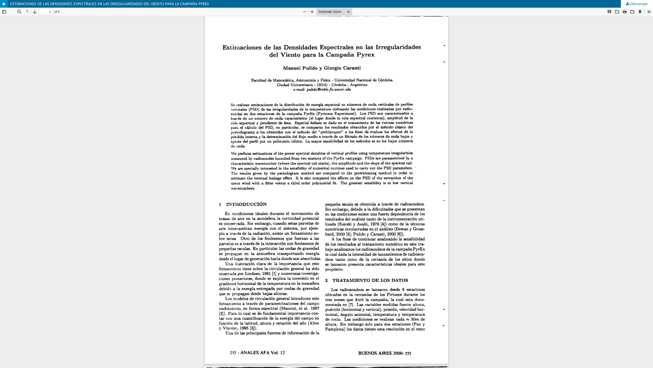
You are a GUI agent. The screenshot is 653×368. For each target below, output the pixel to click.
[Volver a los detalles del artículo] (4, 4)
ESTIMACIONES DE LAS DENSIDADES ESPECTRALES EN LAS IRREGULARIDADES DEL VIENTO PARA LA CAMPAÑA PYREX (109, 3)
